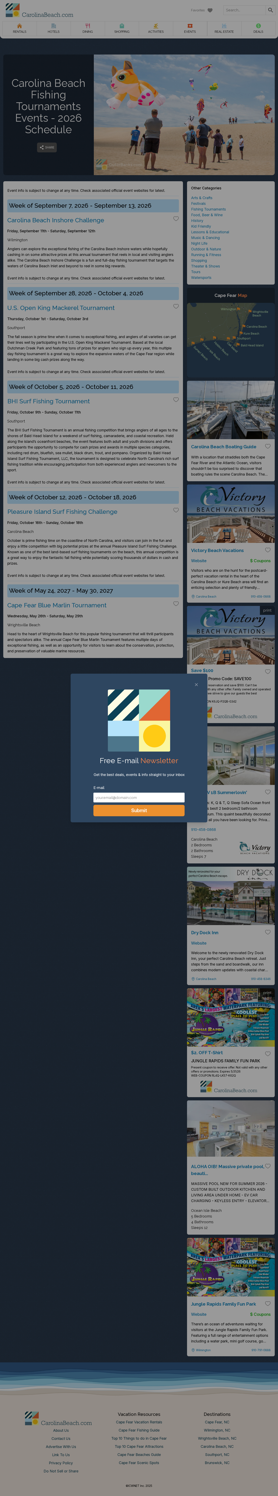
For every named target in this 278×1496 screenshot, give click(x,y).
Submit (139, 810)
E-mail (98, 788)
